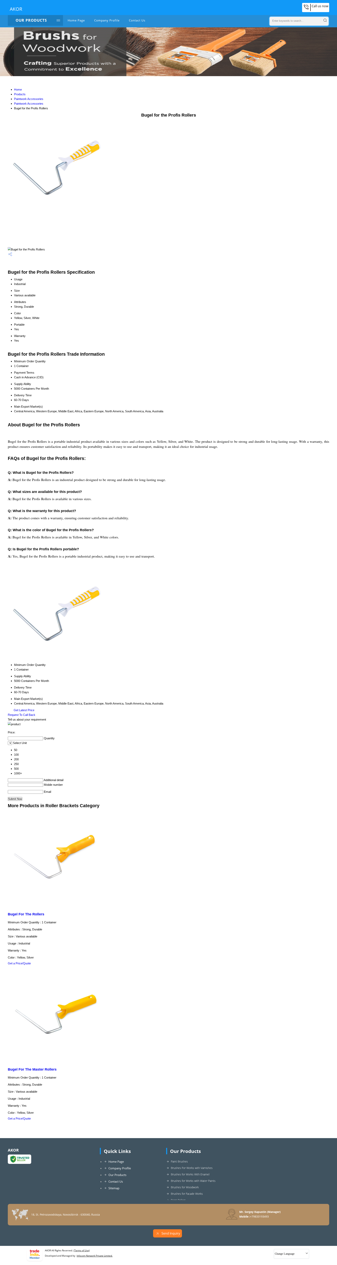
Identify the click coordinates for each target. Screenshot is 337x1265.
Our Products (31, 20)
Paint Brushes (179, 1161)
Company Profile (107, 20)
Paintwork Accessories (28, 99)
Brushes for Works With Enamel (190, 1174)
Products (20, 94)
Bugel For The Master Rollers (32, 1069)
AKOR (16, 9)
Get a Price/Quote (19, 963)
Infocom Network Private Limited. (95, 1255)
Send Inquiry (170, 1233)
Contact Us (137, 20)
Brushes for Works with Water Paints (193, 1181)
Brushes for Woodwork (185, 1187)
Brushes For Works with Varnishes (192, 1168)
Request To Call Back (21, 714)
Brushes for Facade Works (187, 1194)
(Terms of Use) (82, 1250)
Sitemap (113, 1188)
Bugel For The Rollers (26, 914)
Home (18, 89)
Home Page (76, 20)
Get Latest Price (23, 710)
